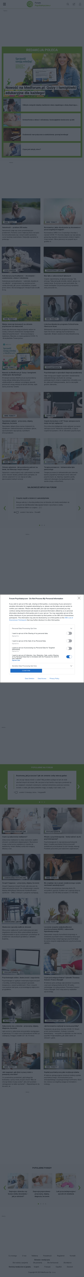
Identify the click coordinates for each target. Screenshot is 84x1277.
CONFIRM (26, 670)
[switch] (69, 633)
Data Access (42, 678)
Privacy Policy (54, 678)
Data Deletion (29, 678)
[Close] (80, 599)
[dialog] (42, 638)
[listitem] (42, 628)
